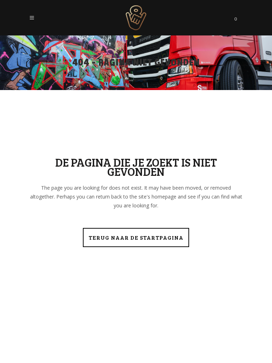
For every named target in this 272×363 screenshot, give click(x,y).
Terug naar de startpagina (136, 237)
